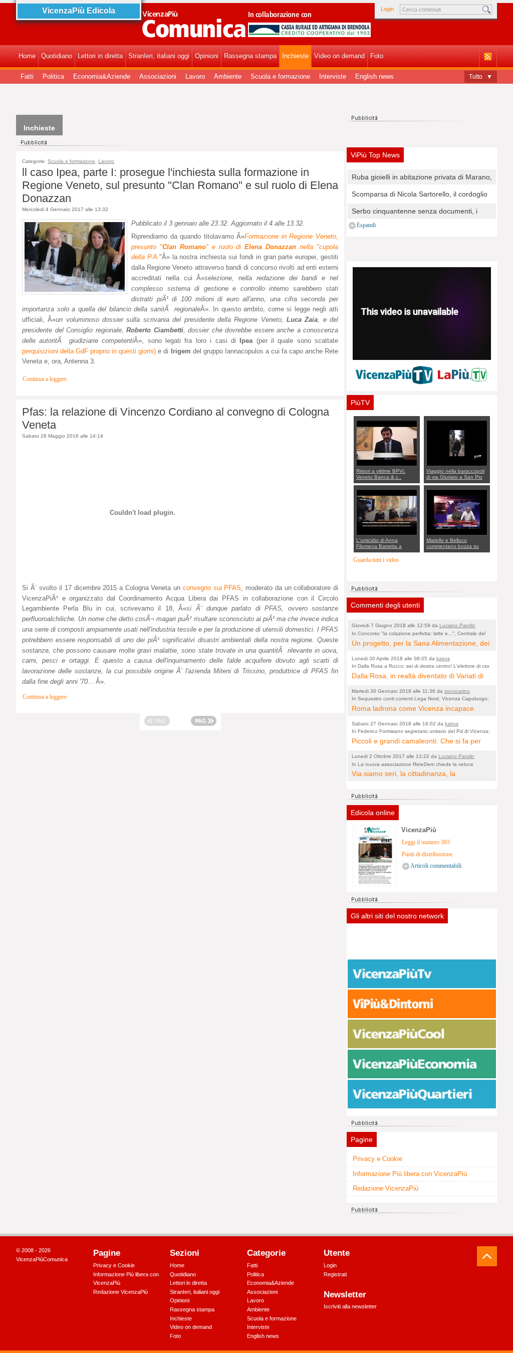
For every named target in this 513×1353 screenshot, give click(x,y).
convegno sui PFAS (212, 588)
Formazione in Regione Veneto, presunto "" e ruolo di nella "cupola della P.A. (234, 247)
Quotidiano (56, 56)
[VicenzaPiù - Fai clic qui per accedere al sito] (422, 943)
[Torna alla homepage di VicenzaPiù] (256, 26)
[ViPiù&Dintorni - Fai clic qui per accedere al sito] (422, 1004)
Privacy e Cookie (377, 1159)
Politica (53, 76)
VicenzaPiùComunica (42, 1259)
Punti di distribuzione (427, 854)
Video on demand (339, 56)
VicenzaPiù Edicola (78, 11)
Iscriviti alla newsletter (350, 1306)
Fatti (27, 76)
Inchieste (295, 56)
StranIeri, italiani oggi (158, 56)
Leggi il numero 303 (426, 842)
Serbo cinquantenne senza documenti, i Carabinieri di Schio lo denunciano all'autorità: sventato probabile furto (414, 212)
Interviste (332, 76)
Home (27, 56)
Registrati (335, 1274)
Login (387, 9)
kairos (443, 658)
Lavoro (195, 76)
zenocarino (457, 691)
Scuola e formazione (280, 76)
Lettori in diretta (100, 56)
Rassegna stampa (250, 56)
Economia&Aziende (101, 76)
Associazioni (157, 76)
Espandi (366, 225)
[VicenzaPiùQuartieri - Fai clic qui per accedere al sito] (422, 1094)
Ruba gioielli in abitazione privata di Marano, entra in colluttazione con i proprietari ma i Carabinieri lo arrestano (422, 177)
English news (374, 76)
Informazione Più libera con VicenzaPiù (410, 1174)
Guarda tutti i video (376, 560)
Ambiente (227, 76)
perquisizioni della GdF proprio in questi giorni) (89, 351)
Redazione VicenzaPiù (385, 1188)
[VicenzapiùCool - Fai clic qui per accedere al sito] (422, 1034)
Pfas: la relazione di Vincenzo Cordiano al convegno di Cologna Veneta (175, 418)
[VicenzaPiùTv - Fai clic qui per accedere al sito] (422, 974)
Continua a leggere (45, 379)
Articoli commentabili (435, 866)
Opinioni (206, 56)
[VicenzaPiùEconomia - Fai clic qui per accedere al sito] (422, 1064)
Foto (376, 56)
